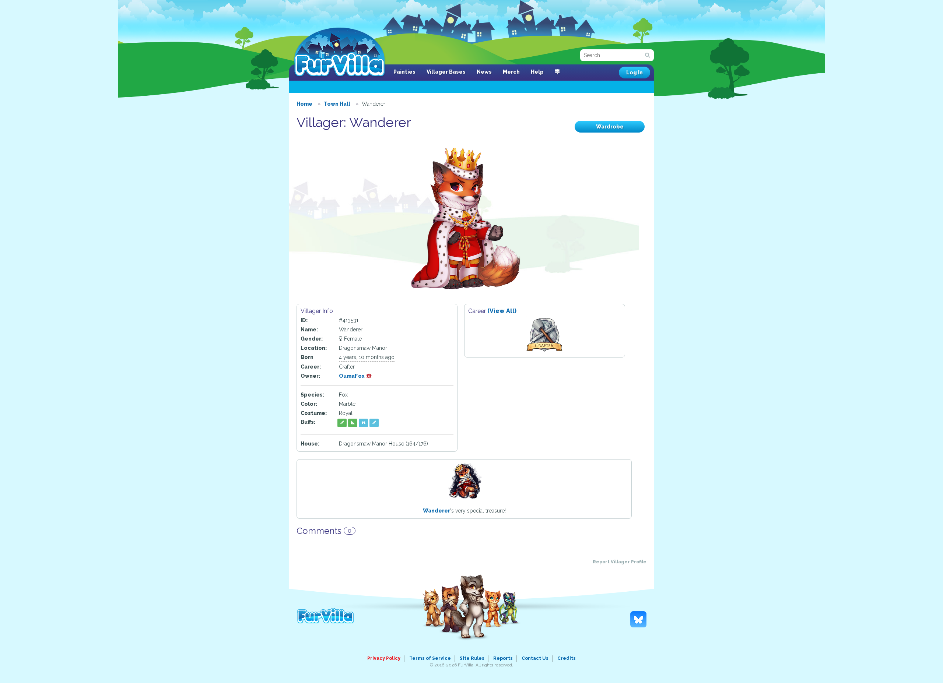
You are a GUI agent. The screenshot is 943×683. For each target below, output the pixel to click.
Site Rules (472, 658)
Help (537, 72)
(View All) (501, 310)
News (484, 72)
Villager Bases (446, 72)
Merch (511, 72)
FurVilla (339, 52)
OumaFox (352, 376)
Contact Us (535, 658)
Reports (503, 658)
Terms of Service (430, 658)
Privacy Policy (383, 658)
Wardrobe (610, 127)
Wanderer (436, 511)
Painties (404, 72)
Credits (566, 658)
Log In (634, 72)
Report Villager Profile (619, 561)
